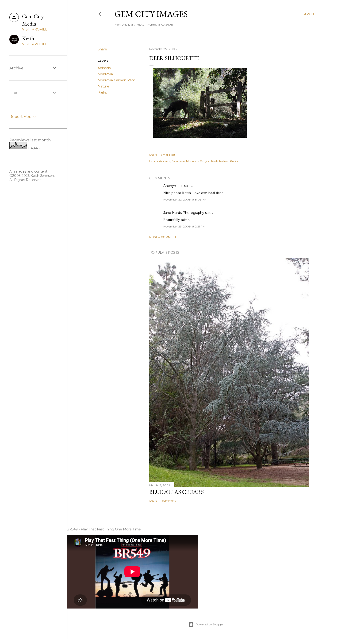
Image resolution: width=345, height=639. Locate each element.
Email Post (168, 154)
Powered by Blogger (209, 624)
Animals (104, 68)
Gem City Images (151, 13)
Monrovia (105, 74)
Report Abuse (22, 116)
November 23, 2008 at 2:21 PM (184, 226)
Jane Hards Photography (183, 213)
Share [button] (102, 49)
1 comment (168, 500)
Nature (103, 86)
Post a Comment (162, 237)
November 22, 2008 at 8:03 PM (185, 199)
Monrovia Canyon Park (116, 80)
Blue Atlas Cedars (176, 491)
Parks (102, 92)
